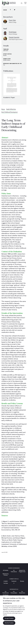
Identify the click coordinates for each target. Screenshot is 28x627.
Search (22, 3)
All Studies (5, 570)
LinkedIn (6, 581)
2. (2, 536)
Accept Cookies (9, 618)
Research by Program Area (22, 571)
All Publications (14, 571)
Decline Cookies (9, 623)
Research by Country (6, 574)
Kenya (3, 109)
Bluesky (22, 581)
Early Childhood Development (9, 112)
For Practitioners (6, 592)
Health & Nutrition (11, 109)
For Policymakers (14, 592)
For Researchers (22, 592)
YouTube (6, 583)
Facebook (13, 581)
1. (1, 521)
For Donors (5, 595)
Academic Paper (9, 97)
